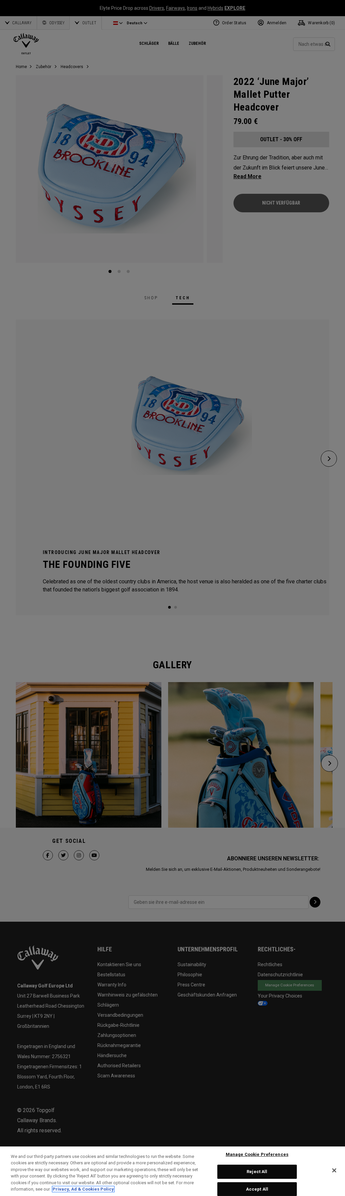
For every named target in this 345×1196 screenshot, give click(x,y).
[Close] (334, 1170)
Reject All (257, 1171)
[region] (172, 1171)
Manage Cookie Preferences (257, 1154)
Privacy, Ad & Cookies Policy (83, 1189)
